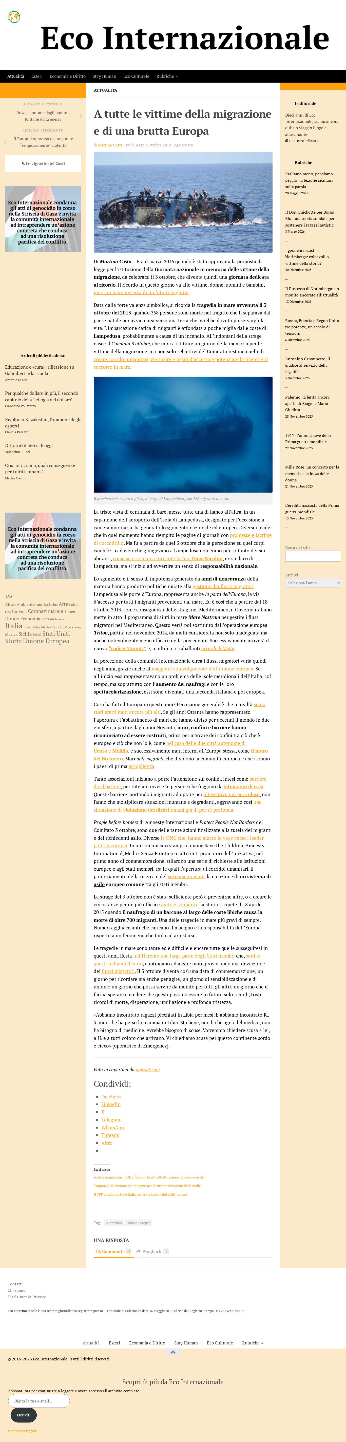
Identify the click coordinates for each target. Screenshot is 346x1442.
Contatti (15, 1284)
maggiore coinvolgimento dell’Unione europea (202, 668)
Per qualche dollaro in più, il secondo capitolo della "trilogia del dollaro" (41, 396)
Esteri (37, 76)
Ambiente (26, 604)
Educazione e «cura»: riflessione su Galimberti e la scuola (39, 370)
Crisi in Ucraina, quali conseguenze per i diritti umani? (40, 468)
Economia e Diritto (68, 76)
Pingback (154, 1251)
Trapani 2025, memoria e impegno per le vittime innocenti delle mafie (148, 1185)
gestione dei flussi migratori (223, 586)
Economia (30, 618)
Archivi (291, 575)
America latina (47, 604)
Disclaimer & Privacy (27, 1297)
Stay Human (104, 76)
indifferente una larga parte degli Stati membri (184, 955)
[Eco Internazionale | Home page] (14, 16)
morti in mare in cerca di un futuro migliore (141, 292)
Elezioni (47, 618)
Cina (8, 612)
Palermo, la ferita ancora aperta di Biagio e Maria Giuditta (307, 403)
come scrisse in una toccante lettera (168, 558)
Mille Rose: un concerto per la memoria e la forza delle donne (312, 473)
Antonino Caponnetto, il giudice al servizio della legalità (307, 365)
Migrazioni (114, 1223)
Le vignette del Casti (45, 163)
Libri (36, 627)
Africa (10, 604)
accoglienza (141, 766)
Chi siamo (17, 1290)
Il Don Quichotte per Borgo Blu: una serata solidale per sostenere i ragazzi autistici (310, 218)
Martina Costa (110, 145)
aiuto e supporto (179, 904)
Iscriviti (24, 1415)
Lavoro (28, 627)
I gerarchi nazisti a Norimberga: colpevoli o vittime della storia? (307, 257)
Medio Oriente (52, 627)
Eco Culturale (136, 76)
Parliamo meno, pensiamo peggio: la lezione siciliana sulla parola (309, 180)
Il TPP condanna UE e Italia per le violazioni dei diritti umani (140, 1194)
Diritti (60, 611)
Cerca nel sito (297, 547)
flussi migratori (118, 971)
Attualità (15, 76)
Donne (12, 618)
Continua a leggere (22, 1430)
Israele (59, 619)
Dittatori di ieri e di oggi (29, 445)
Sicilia (25, 634)
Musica (11, 634)
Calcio (73, 605)
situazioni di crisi (243, 786)
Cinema (19, 611)
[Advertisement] (43, 301)
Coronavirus (41, 611)
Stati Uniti (56, 634)
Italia (14, 625)
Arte (63, 604)
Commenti (116, 1251)
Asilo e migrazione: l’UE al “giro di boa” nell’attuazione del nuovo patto (149, 1177)
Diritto (71, 612)
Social (37, 634)
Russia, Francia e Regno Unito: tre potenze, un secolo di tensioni (312, 327)
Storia (13, 641)
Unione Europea (138, 1223)
